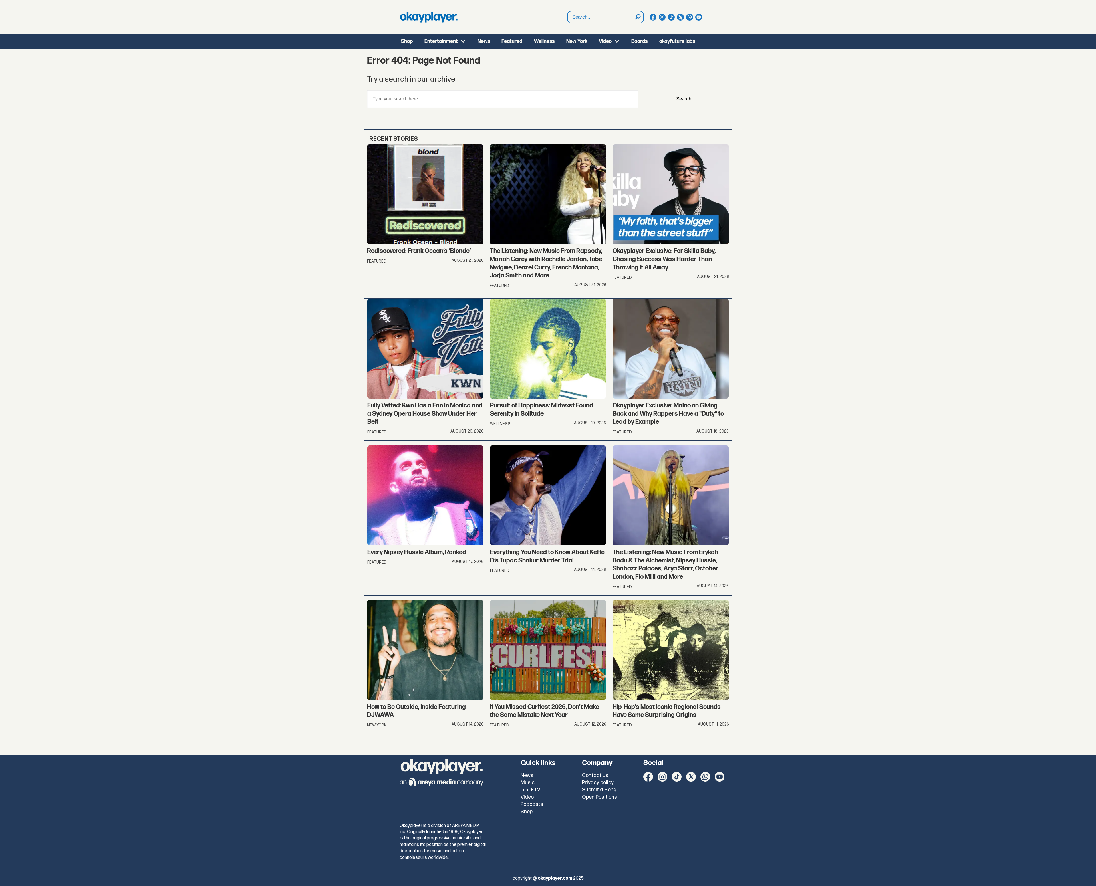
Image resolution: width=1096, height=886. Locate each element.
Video (605, 41)
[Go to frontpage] (428, 17)
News (484, 41)
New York (576, 41)
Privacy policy (598, 783)
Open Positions (599, 797)
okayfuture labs (677, 41)
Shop (407, 41)
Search (683, 99)
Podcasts (532, 804)
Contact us (595, 775)
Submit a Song (599, 790)
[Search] (637, 17)
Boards (639, 41)
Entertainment (441, 41)
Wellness (544, 41)
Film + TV (530, 790)
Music (528, 783)
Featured (511, 41)
